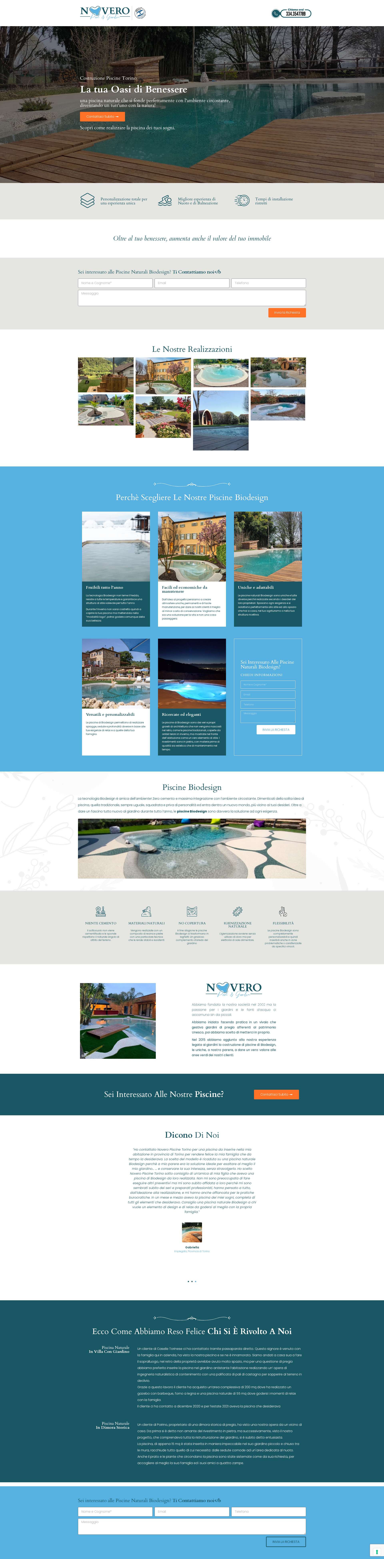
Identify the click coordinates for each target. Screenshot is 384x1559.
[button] (188, 1281)
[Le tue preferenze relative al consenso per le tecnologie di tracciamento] (377, 1552)
